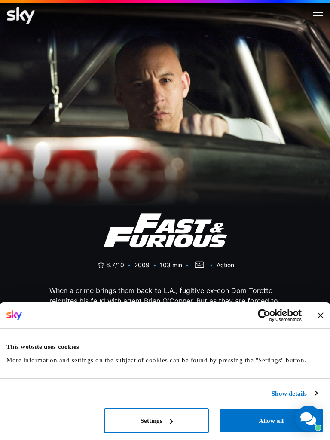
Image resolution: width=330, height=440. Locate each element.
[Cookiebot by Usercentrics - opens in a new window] (264, 315)
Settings (151, 420)
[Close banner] (321, 315)
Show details (289, 393)
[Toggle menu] (318, 15)
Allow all (271, 420)
